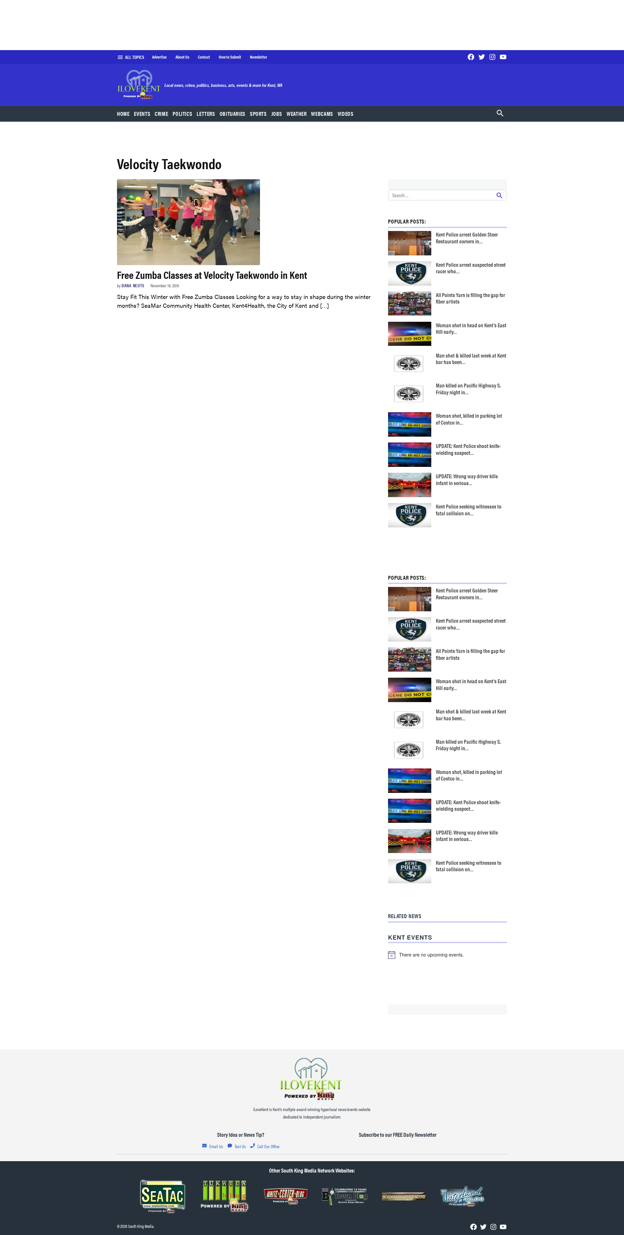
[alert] (447, 955)
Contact (204, 57)
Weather (296, 113)
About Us (182, 57)
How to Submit (230, 57)
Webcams (322, 113)
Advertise (159, 57)
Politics (182, 113)
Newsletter (258, 57)
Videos (346, 113)
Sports (258, 113)
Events (142, 113)
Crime (161, 113)
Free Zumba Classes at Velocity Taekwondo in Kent (212, 274)
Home (123, 113)
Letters (206, 113)
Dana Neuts (133, 285)
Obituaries (232, 113)
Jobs (276, 113)
